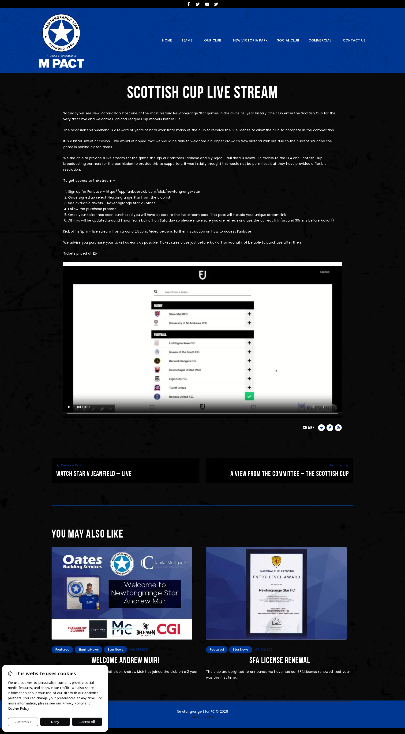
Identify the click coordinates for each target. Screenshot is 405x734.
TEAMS (186, 40)
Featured (62, 649)
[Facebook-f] (189, 4)
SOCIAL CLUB (288, 40)
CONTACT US (354, 40)
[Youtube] (207, 4)
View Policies (202, 717)
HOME (167, 40)
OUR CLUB (212, 40)
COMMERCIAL (319, 40)
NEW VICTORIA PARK (250, 40)
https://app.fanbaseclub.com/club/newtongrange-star (153, 191)
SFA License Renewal (279, 660)
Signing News (88, 649)
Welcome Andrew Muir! (125, 660)
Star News (115, 649)
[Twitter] (198, 4)
